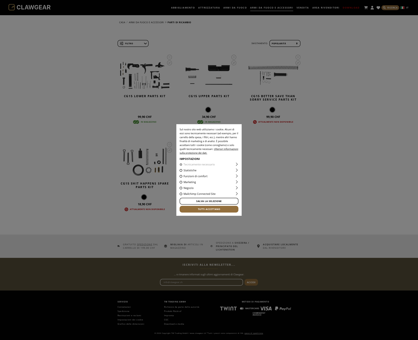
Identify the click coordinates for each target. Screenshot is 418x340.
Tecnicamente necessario (199, 164)
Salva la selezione (209, 201)
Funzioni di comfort (196, 176)
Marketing (190, 182)
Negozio (189, 188)
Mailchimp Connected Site (200, 194)
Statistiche (190, 170)
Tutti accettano (209, 209)
